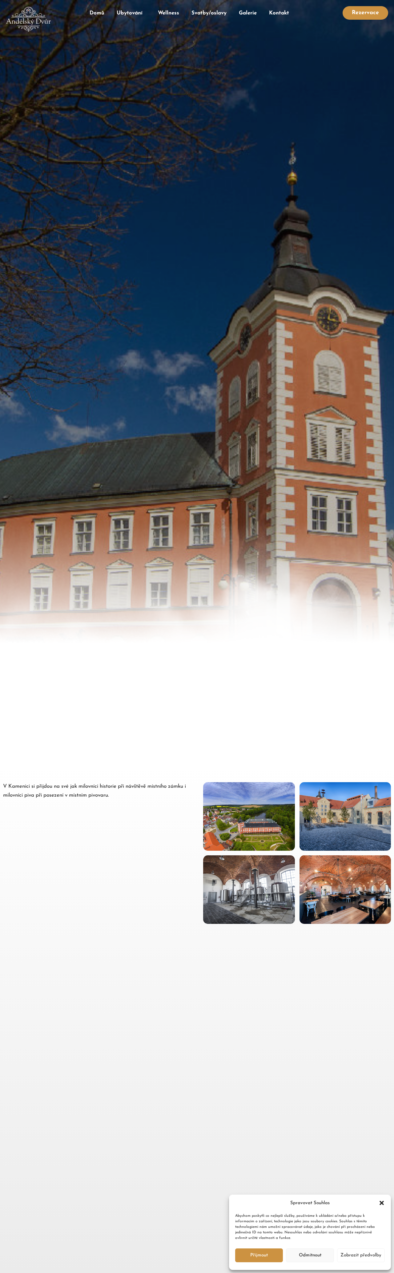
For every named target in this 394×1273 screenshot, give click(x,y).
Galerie (248, 13)
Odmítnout (310, 1255)
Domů (97, 13)
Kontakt (279, 13)
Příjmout (259, 1255)
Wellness (168, 13)
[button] (382, 1203)
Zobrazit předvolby (360, 1255)
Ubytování (130, 13)
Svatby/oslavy (209, 13)
